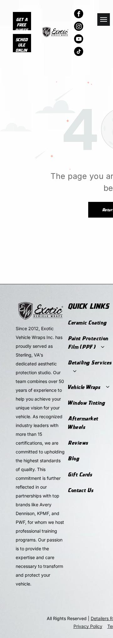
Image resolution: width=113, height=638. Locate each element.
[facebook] (78, 14)
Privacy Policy (87, 626)
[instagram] (78, 27)
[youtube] (78, 39)
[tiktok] (78, 52)
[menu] (103, 19)
